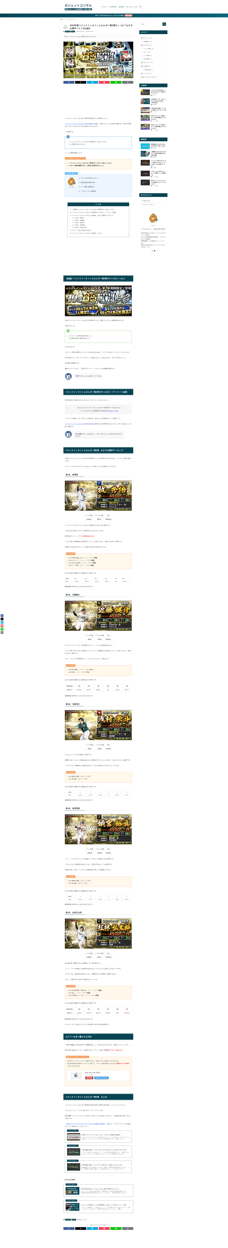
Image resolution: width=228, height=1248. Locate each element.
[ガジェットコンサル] (78, 6)
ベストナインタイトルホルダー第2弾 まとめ (87, 233)
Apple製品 (148, 41)
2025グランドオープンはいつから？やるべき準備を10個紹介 (101, 1135)
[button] (68, 82)
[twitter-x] (152, 251)
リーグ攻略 (147, 55)
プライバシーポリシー (149, 204)
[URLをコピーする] (127, 82)
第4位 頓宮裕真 (80, 225)
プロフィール (148, 62)
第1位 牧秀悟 (79, 218)
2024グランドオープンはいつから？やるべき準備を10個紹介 (85, 1124)
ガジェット (147, 38)
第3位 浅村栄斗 (80, 222)
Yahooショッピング (101, 1078)
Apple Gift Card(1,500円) (92, 1072)
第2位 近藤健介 (80, 220)
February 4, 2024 (112, 411)
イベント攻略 (148, 48)
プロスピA (67, 31)
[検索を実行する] (164, 24)
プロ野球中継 (148, 69)
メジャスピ (147, 73)
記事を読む (128, 15)
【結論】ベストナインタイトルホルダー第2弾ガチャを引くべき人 (93, 209)
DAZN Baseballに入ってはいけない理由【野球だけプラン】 (100, 1189)
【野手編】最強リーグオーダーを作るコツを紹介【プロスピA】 (102, 1165)
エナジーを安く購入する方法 (81, 230)
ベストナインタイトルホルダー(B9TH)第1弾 (79, 124)
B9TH (80, 1219)
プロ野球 (146, 66)
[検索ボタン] (140, 7)
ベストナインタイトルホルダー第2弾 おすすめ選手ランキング (92, 215)
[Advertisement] (98, 98)
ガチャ (73, 31)
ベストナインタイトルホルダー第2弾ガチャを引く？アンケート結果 (94, 212)
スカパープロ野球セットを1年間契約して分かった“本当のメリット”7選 (103, 1205)
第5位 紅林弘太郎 (80, 227)
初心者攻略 (147, 59)
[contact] (154, 251)
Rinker (92, 1074)
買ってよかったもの (149, 77)
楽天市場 (89, 1078)
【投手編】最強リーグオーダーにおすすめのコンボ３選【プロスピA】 (104, 1150)
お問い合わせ (146, 200)
